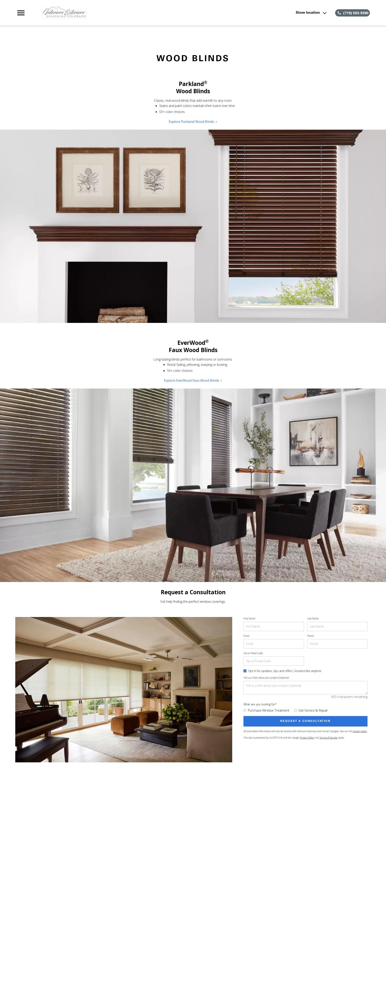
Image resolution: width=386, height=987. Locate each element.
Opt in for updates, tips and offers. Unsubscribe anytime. (285, 671)
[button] (21, 13)
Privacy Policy (307, 737)
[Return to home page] (99, 13)
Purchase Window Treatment (268, 710)
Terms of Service (328, 737)
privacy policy (360, 731)
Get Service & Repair (313, 710)
